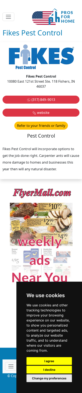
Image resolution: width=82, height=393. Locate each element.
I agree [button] (49, 361)
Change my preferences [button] (49, 378)
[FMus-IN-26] (41, 246)
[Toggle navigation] (8, 17)
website (43, 112)
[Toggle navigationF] (11, 366)
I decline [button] (49, 369)
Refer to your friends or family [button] (41, 125)
